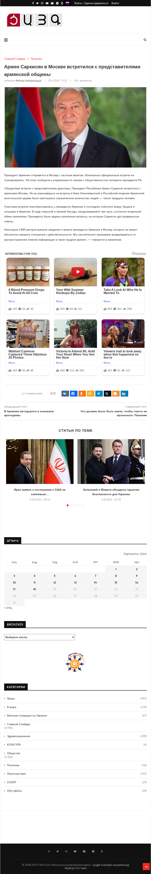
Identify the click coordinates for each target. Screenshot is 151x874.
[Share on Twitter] (107, 394)
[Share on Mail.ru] (90, 394)
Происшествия (76, 773)
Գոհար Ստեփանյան (28, 80)
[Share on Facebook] (73, 394)
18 (34, 589)
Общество (13, 753)
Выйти (115, 3)
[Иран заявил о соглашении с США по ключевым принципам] (40, 461)
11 (35, 582)
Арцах (76, 698)
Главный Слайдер (14, 58)
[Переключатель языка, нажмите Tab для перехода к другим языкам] (67, 3)
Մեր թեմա (76, 790)
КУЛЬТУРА (76, 744)
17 (14, 589)
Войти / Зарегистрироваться (91, 3)
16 (136, 582)
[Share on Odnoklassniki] (82, 394)
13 (75, 582)
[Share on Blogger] (116, 394)
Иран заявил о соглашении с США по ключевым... (40, 491)
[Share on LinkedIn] (124, 394)
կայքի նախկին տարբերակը (111, 864)
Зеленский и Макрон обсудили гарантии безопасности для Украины (111, 491)
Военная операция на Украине (76, 715)
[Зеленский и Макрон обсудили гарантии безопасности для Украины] (111, 461)
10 (14, 582)
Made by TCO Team (75, 868)
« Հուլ (8, 607)
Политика (36, 58)
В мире (76, 707)
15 (116, 582)
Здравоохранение (76, 736)
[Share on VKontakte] (65, 394)
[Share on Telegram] (99, 394)
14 (95, 582)
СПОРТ (76, 782)
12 (54, 582)
